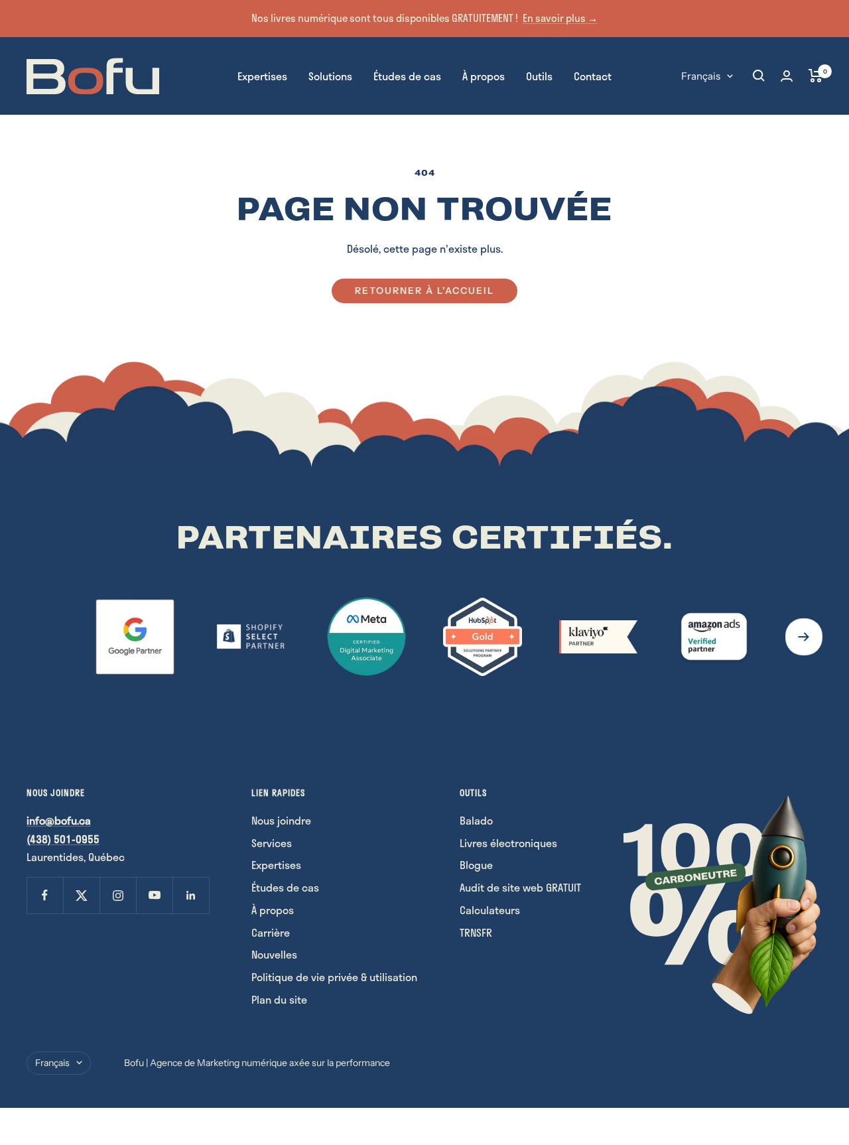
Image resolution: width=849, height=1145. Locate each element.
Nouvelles (274, 954)
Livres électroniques (508, 843)
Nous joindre (281, 820)
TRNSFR (476, 932)
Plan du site (279, 999)
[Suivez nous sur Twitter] (81, 895)
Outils (539, 75)
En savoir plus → (560, 18)
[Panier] (815, 75)
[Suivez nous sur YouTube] (154, 895)
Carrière (270, 932)
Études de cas (407, 75)
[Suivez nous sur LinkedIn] (190, 895)
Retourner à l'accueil (424, 291)
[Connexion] (787, 76)
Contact (593, 75)
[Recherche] (759, 76)
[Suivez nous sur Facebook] (45, 895)
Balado (476, 820)
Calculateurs (490, 910)
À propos (483, 75)
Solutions (330, 75)
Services (271, 843)
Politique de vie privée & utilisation (334, 977)
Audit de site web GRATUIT (520, 887)
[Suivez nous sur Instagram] (117, 895)
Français (700, 75)
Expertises (262, 75)
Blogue (476, 864)
